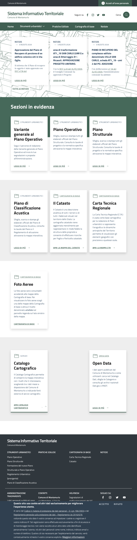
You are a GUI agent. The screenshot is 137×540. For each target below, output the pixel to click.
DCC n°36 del (21, 71)
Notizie (18, 41)
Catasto (72, 461)
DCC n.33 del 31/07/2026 (70, 69)
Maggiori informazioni (73, 537)
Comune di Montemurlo (17, 3)
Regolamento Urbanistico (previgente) (18, 476)
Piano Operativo (14, 457)
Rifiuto (118, 504)
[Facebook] (86, 14)
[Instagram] (91, 14)
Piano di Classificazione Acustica (22, 482)
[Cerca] (126, 15)
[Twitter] (97, 14)
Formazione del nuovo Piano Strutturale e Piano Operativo (20, 467)
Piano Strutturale (15, 461)
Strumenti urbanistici (19, 452)
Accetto (104, 504)
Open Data (104, 355)
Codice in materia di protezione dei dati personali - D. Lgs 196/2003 (54, 510)
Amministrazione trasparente (16, 495)
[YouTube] (102, 14)
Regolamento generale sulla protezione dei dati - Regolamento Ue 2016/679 (48, 514)
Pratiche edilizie (47, 452)
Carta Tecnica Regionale (80, 457)
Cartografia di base (70, 195)
